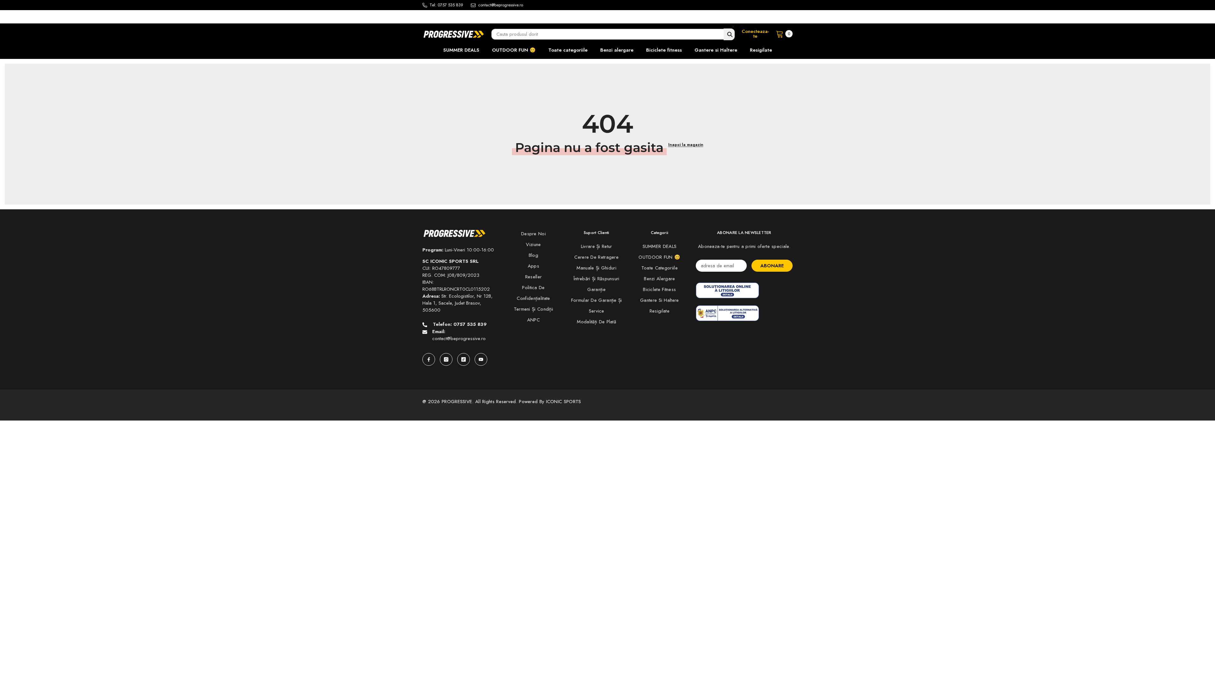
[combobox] (613, 34)
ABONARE (772, 265)
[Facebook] (428, 359)
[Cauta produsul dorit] (729, 34)
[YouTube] (481, 359)
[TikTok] (463, 359)
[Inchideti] (733, 26)
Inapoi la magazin (685, 145)
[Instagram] (446, 359)
